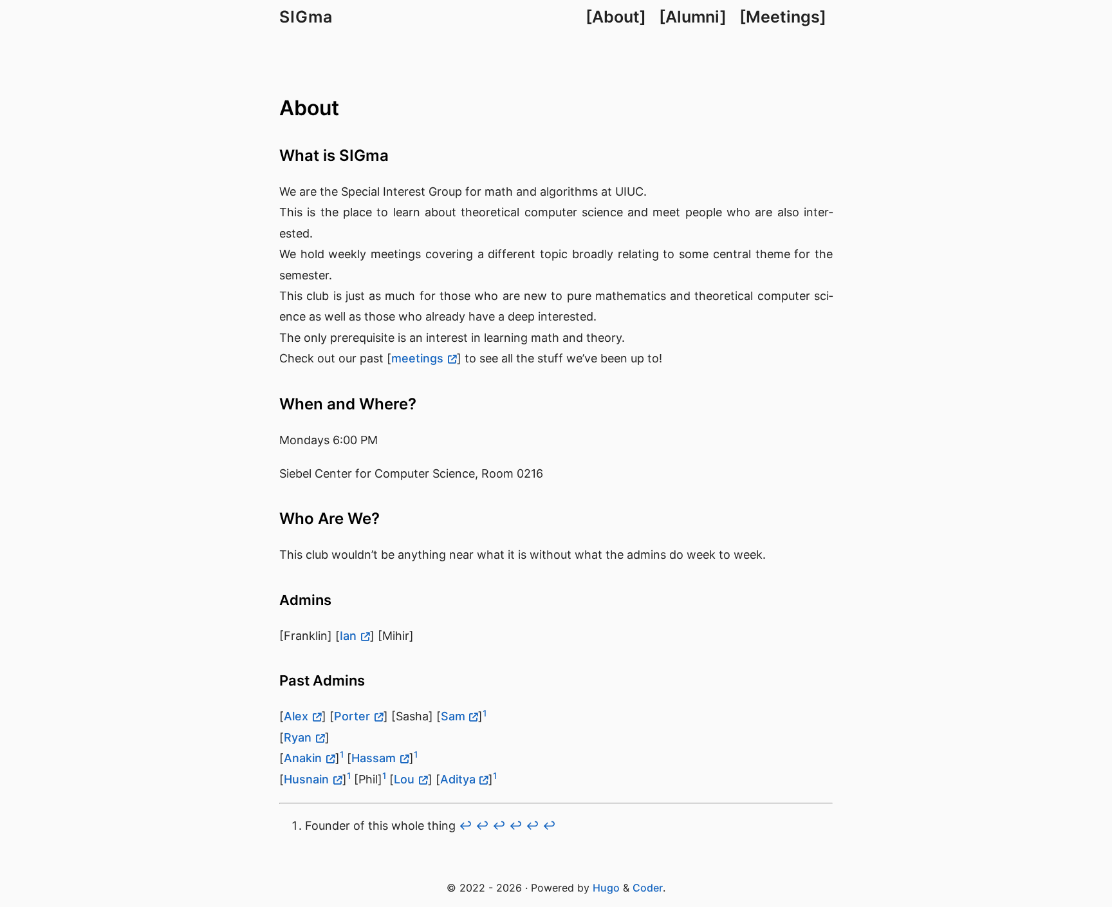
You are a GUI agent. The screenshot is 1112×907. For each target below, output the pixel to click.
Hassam (373, 758)
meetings (417, 358)
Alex (296, 716)
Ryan (297, 737)
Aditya (458, 779)
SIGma (306, 16)
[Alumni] (693, 16)
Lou (404, 779)
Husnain (306, 779)
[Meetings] (782, 16)
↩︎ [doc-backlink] (465, 825)
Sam (453, 716)
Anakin (303, 758)
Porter (352, 716)
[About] (616, 16)
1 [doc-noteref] (484, 713)
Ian (348, 635)
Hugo (606, 887)
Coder (648, 887)
